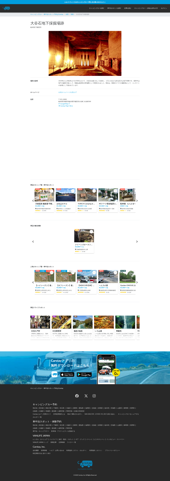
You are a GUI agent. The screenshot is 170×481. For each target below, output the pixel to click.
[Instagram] (94, 396)
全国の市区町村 (79, 411)
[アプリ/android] (84, 374)
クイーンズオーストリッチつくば (84, 245)
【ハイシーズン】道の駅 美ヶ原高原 (44, 285)
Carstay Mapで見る (66, 106)
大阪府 (68, 408)
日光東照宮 (56, 331)
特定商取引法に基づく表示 (41, 453)
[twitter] (86, 396)
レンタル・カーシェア (40, 439)
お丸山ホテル (62, 204)
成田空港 (61, 411)
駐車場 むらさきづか (129, 204)
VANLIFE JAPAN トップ (40, 442)
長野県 (132, 408)
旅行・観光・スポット (66, 439)
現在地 (35, 408)
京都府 (41, 411)
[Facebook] (77, 396)
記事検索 (62, 442)
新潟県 (54, 411)
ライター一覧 (71, 442)
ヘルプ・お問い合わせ (56, 450)
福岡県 (87, 408)
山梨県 (119, 408)
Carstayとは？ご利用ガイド (42, 414)
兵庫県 (75, 408)
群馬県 (100, 408)
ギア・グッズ (80, 439)
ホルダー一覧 (37, 417)
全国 (67, 14)
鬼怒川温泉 (78, 331)
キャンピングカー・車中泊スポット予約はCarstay (46, 14)
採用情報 (44, 450)
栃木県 (107, 408)
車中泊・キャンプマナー (41, 431)
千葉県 (55, 408)
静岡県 (126, 408)
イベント (89, 439)
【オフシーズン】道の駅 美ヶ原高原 (66, 285)
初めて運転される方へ (74, 414)
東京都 (41, 408)
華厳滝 (118, 331)
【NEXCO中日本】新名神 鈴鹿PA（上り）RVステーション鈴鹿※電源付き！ (87, 285)
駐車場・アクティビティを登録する (63, 431)
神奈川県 (48, 408)
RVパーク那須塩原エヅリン (108, 204)
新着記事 (53, 442)
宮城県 (48, 411)
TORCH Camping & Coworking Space (87, 204)
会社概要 (36, 450)
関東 (72, 14)
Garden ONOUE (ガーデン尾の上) (129, 285)
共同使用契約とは (59, 414)
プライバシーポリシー (112, 450)
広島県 (35, 411)
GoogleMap (64, 104)
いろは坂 (98, 331)
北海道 (94, 408)
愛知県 (81, 408)
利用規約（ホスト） (96, 450)
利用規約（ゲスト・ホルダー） (76, 450)
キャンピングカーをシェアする (128, 414)
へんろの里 (103, 285)
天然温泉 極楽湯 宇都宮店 (44, 204)
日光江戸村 (35, 331)
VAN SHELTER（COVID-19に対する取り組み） (100, 414)
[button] (97, 8)
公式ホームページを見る (66, 92)
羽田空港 (69, 411)
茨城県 (113, 408)
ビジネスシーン (99, 439)
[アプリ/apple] (67, 374)
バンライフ (53, 439)
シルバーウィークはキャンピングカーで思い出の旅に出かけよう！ (85, 2)
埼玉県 (62, 408)
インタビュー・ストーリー (115, 439)
